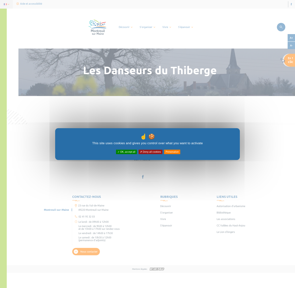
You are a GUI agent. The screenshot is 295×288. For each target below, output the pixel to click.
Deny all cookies (151, 152)
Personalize (172, 152)
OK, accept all (127, 152)
